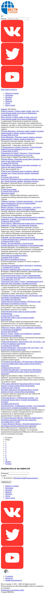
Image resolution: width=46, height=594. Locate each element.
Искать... (4, 19)
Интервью (9, 95)
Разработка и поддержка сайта (12, 590)
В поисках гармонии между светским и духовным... (21, 269)
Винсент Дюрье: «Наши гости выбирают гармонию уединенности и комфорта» (20, 335)
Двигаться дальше (8, 193)
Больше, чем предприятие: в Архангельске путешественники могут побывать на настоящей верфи (22, 244)
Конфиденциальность (13, 580)
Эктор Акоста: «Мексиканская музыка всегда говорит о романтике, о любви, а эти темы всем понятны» (22, 224)
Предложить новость (9, 89)
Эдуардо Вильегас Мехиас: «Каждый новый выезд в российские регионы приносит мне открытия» (21, 425)
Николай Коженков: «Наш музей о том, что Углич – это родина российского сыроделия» (22, 349)
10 (6, 460)
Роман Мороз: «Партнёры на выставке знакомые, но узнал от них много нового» (21, 166)
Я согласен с (20, 478)
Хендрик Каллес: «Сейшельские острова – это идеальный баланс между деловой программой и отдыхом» (23, 407)
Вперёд (8, 462)
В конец (8, 464)
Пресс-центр (10, 105)
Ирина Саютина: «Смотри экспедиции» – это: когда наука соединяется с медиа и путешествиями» (21, 208)
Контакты (9, 578)
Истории (8, 97)
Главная (4, 109)
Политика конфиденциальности (26, 478)
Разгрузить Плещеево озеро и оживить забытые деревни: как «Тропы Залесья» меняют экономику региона (22, 180)
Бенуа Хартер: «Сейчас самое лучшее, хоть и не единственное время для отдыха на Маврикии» (19, 118)
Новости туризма (12, 93)
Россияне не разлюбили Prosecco (13, 259)
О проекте (9, 576)
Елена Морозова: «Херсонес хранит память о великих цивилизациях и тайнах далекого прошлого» (21, 138)
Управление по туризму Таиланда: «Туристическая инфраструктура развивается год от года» (20, 154)
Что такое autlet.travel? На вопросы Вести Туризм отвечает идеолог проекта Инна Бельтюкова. (19, 391)
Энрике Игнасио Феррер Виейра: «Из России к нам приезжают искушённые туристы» (20, 302)
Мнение (8, 99)
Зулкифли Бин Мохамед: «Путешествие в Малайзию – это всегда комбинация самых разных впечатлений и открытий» (21, 372)
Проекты (8, 101)
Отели (7, 103)
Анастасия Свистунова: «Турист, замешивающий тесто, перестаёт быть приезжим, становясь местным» (22, 282)
